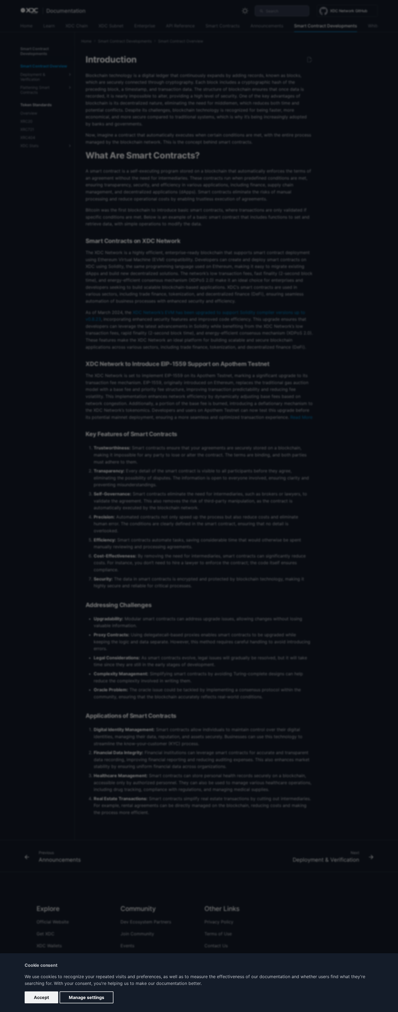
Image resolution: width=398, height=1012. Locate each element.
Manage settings (86, 997)
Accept (41, 997)
